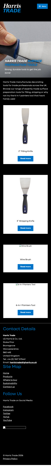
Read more (25, 159)
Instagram (8, 410)
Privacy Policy (10, 459)
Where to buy (10, 380)
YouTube (7, 420)
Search (25, 469)
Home (6, 373)
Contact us (9, 387)
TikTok (6, 417)
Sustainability (10, 383)
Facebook (8, 407)
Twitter (6, 414)
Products (7, 377)
